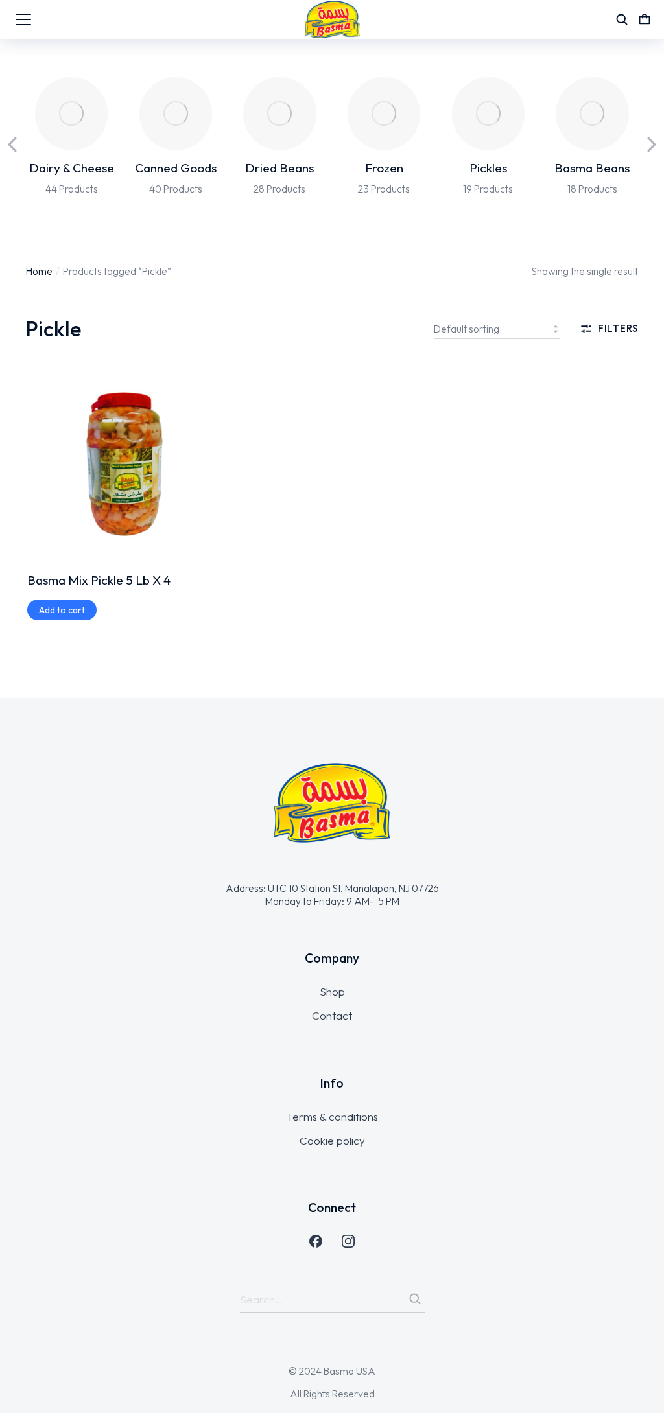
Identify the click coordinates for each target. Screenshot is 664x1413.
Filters (618, 328)
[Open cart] (644, 19)
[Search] (415, 1299)
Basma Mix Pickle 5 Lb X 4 (99, 580)
